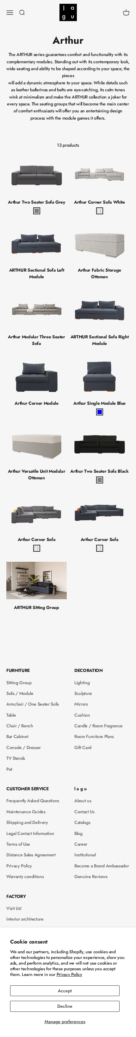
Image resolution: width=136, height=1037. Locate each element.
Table (11, 715)
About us (82, 800)
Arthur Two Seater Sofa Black (99, 471)
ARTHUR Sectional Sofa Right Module (100, 340)
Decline (64, 1006)
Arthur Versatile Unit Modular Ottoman (36, 474)
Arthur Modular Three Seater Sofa (36, 340)
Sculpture (83, 693)
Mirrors (81, 704)
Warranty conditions (25, 876)
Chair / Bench (19, 726)
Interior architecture (25, 919)
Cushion (82, 715)
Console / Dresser (23, 747)
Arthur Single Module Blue (99, 403)
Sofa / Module (19, 693)
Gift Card (82, 747)
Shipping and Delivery (27, 822)
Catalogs (82, 822)
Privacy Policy (69, 974)
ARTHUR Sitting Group (36, 607)
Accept (65, 991)
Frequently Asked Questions (32, 800)
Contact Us (84, 812)
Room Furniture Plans (94, 736)
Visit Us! (14, 908)
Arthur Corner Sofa (37, 539)
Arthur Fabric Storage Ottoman (99, 273)
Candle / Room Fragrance (98, 726)
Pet (9, 769)
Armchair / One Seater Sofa (32, 704)
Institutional (85, 855)
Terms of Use (18, 844)
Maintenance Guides (26, 812)
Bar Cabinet (17, 736)
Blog (78, 833)
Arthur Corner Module (36, 403)
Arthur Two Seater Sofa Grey (36, 202)
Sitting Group (18, 682)
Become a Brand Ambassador (101, 866)
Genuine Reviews (91, 876)
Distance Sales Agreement (31, 855)
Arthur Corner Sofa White (99, 202)
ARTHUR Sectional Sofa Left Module (36, 273)
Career (80, 844)
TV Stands (15, 758)
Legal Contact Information (30, 833)
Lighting (82, 682)
